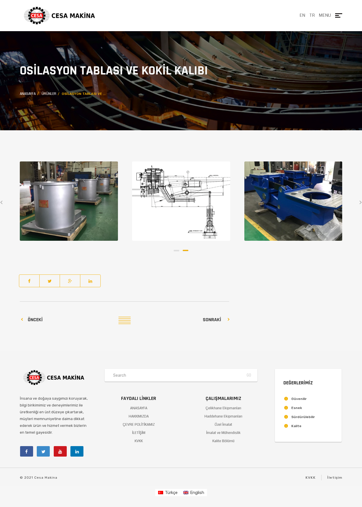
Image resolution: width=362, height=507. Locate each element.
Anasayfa (28, 93)
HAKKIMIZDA (139, 416)
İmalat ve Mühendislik (223, 432)
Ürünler (49, 93)
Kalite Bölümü (223, 441)
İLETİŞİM (138, 432)
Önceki (35, 319)
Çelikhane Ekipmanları (223, 408)
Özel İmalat (223, 424)
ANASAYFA (138, 408)
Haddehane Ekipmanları (223, 416)
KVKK (139, 441)
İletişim (334, 478)
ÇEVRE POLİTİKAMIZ (139, 424)
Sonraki (212, 319)
